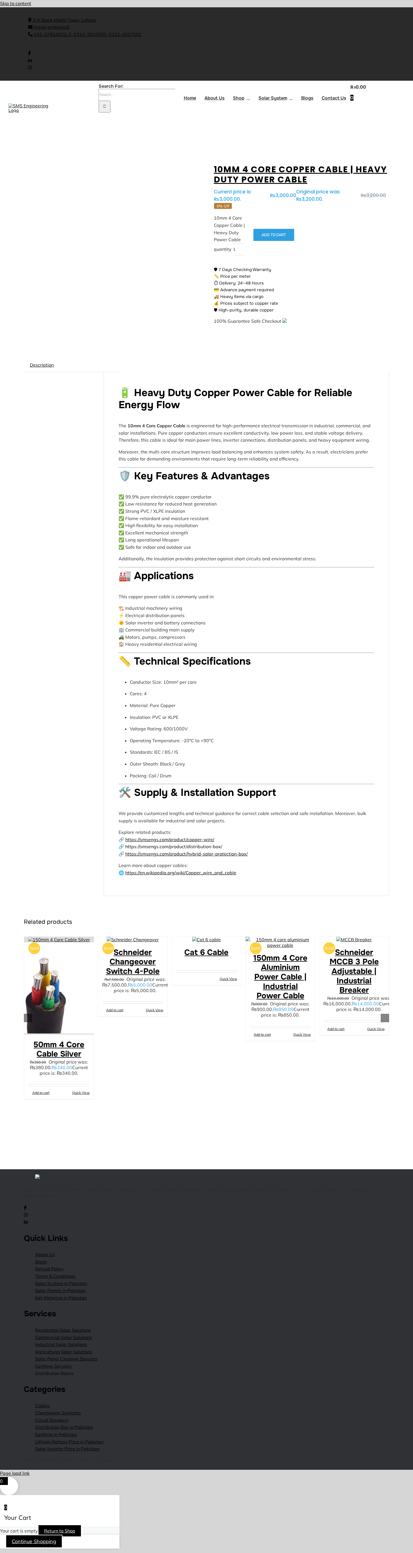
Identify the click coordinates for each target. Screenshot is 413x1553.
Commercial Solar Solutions (63, 1337)
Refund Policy (49, 1269)
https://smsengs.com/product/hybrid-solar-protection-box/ (186, 854)
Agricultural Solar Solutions (63, 1352)
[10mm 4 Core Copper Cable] (55, 166)
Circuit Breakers (52, 1420)
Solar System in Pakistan (61, 1283)
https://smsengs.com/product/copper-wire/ (169, 839)
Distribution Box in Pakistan (64, 1427)
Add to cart (274, 235)
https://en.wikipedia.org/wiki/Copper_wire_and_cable (180, 872)
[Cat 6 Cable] (206, 939)
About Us (45, 1254)
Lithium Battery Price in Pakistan (69, 1441)
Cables (42, 1405)
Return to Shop (59, 1531)
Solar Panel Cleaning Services (66, 1359)
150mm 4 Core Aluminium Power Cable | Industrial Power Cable (280, 977)
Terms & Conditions (55, 1276)
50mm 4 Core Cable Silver (58, 1049)
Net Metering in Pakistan (61, 1298)
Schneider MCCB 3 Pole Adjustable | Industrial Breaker (354, 971)
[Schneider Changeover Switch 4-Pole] (133, 939)
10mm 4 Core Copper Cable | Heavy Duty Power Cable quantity (229, 233)
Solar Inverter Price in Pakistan (67, 1449)
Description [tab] (42, 365)
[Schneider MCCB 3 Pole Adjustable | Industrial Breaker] (354, 939)
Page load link (15, 1473)
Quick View (81, 1093)
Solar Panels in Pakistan (60, 1290)
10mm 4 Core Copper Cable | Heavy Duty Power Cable (300, 174)
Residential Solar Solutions (63, 1330)
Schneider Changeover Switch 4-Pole (133, 961)
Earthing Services (53, 1366)
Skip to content (15, 3)
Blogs (41, 1262)
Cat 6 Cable (206, 952)
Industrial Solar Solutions (61, 1344)
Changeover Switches (58, 1413)
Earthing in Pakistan (56, 1434)
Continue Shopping (34, 1541)
